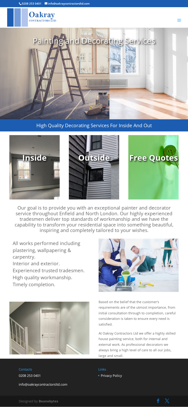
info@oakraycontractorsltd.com (43, 384)
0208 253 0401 (30, 375)
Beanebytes (48, 401)
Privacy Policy (111, 375)
